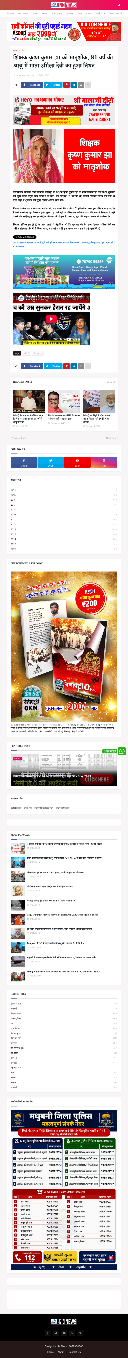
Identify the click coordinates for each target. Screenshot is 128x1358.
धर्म (64, 1023)
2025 (64, 544)
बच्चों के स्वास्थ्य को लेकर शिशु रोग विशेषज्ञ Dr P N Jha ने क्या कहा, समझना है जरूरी (64, 858)
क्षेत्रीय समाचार (64, 1013)
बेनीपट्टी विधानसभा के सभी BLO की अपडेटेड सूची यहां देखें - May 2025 (52, 777)
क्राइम (35, 13)
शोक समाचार (38, 353)
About (61, 1351)
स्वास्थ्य (89, 13)
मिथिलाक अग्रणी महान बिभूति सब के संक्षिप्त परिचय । (50, 887)
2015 (64, 495)
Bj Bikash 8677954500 (70, 1346)
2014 (64, 490)
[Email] (81, 85)
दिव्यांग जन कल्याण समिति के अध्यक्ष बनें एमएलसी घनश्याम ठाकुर (64, 417)
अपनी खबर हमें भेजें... (119, 13)
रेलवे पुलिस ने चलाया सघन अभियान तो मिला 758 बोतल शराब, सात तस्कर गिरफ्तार (63, 972)
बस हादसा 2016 (64, 1048)
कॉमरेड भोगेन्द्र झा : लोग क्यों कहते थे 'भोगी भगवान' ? (51, 901)
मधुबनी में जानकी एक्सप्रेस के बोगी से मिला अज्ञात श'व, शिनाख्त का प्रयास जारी (61, 958)
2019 (64, 514)
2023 (64, 534)
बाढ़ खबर (64, 1053)
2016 (64, 499)
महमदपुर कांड (64, 1067)
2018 (64, 509)
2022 (64, 529)
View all (111, 382)
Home (10, 13)
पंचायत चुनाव (64, 1033)
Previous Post (19, 438)
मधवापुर (64, 1062)
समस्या (44, 13)
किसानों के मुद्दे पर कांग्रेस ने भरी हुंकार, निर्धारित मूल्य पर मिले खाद (55, 873)
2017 (64, 504)
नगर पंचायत (23, 13)
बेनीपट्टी (23, 51)
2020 (64, 519)
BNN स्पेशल (64, 1003)
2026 (64, 549)
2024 (64, 539)
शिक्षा (80, 13)
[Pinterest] (66, 85)
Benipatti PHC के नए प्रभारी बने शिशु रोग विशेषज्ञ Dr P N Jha (55, 944)
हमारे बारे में (100, 13)
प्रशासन (70, 13)
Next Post (111, 438)
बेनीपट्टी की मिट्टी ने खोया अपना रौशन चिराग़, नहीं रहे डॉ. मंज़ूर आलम (96, 419)
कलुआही (64, 1008)
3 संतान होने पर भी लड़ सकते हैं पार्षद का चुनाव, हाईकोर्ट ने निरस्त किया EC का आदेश (64, 844)
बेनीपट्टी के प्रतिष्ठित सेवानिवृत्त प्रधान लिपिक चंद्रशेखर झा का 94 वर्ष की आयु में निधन (28, 419)
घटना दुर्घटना (57, 13)
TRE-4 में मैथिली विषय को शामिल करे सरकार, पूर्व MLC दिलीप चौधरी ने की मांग (62, 915)
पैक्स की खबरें (64, 1038)
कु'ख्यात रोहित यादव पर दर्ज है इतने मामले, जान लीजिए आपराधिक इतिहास (59, 929)
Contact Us (74, 1351)
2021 (64, 524)
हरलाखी (64, 1087)
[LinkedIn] (73, 85)
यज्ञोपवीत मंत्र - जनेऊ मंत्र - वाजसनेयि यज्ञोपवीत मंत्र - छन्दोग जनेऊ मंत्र (40, 808)
